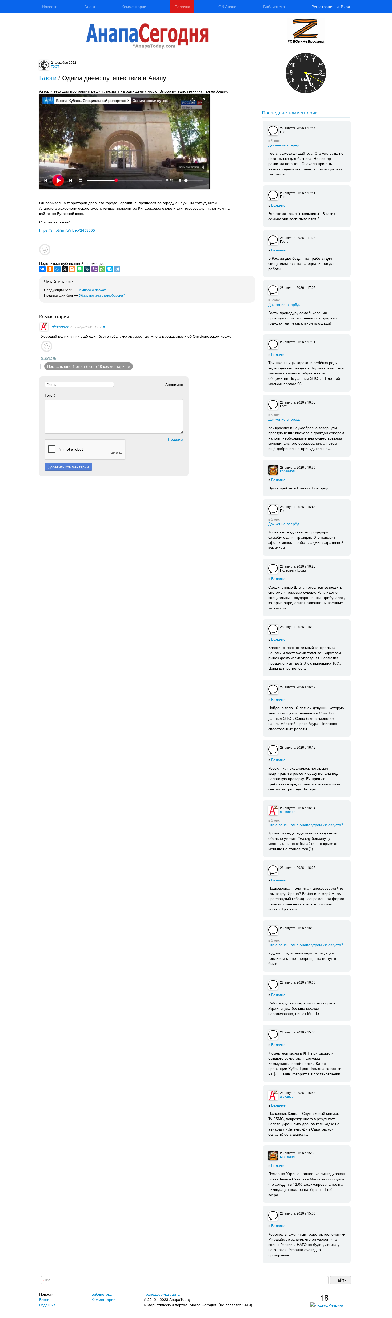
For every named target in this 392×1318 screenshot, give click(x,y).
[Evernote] (80, 269)
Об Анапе (227, 6)
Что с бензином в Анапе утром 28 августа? (305, 824)
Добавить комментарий (68, 466)
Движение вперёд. (284, 144)
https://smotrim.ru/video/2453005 (67, 230)
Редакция (47, 1304)
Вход (345, 6)
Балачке (278, 205)
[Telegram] (117, 269)
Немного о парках (91, 289)
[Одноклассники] (50, 269)
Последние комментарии (290, 112)
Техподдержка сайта (162, 1294)
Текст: (50, 395)
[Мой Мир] (57, 269)
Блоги (89, 6)
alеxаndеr (60, 326)
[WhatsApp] (102, 269)
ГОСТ (55, 66)
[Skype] (109, 269)
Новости (49, 6)
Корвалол (287, 471)
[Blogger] (72, 269)
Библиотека (274, 6)
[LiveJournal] (87, 269)
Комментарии (134, 6)
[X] (65, 269)
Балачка (182, 6)
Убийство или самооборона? (102, 295)
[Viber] (94, 269)
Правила (175, 439)
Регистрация (322, 6)
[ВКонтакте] (42, 269)
